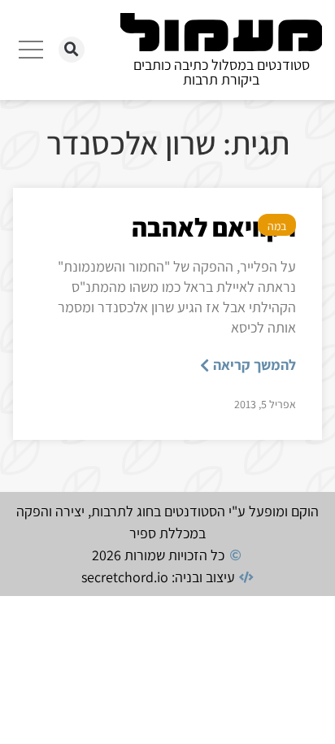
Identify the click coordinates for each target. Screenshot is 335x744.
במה (277, 226)
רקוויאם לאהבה (214, 227)
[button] (72, 50)
